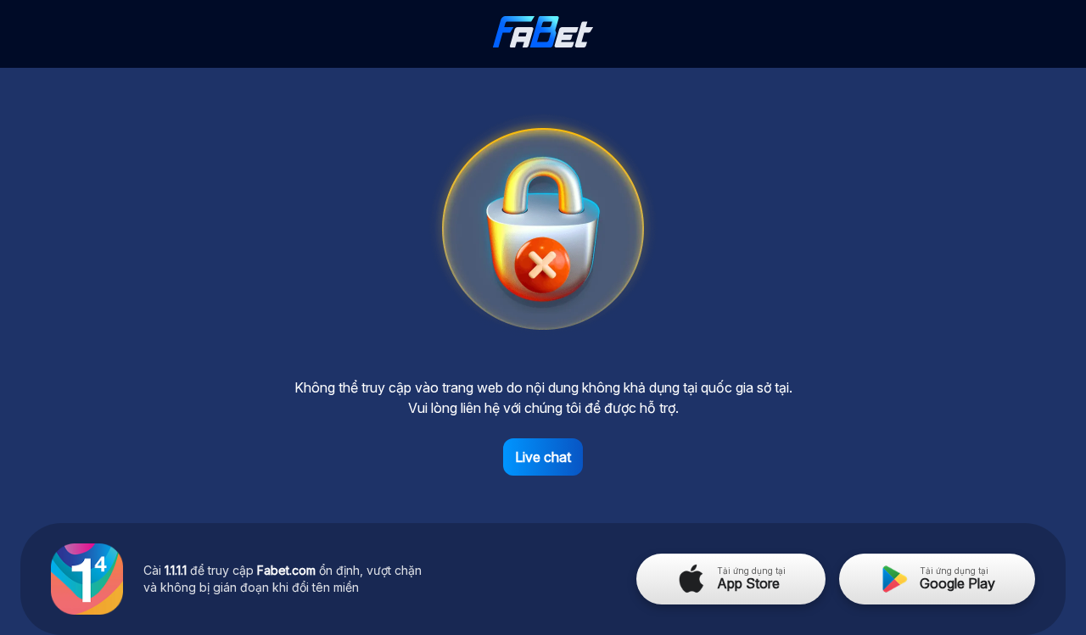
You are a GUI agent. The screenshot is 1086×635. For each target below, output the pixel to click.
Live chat (543, 456)
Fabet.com (286, 570)
